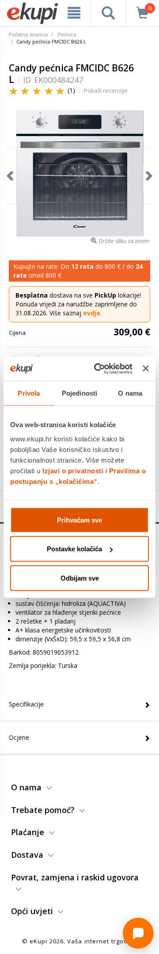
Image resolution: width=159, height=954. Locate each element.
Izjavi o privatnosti (72, 470)
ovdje (91, 313)
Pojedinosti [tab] (79, 393)
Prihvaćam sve (79, 519)
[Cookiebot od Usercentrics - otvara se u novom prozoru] (98, 368)
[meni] (74, 13)
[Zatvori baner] (146, 368)
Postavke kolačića (74, 549)
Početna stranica (28, 34)
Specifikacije (26, 704)
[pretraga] (108, 13)
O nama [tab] (130, 393)
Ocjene (19, 737)
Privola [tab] (29, 393)
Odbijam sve (80, 577)
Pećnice (67, 34)
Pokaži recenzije (106, 90)
